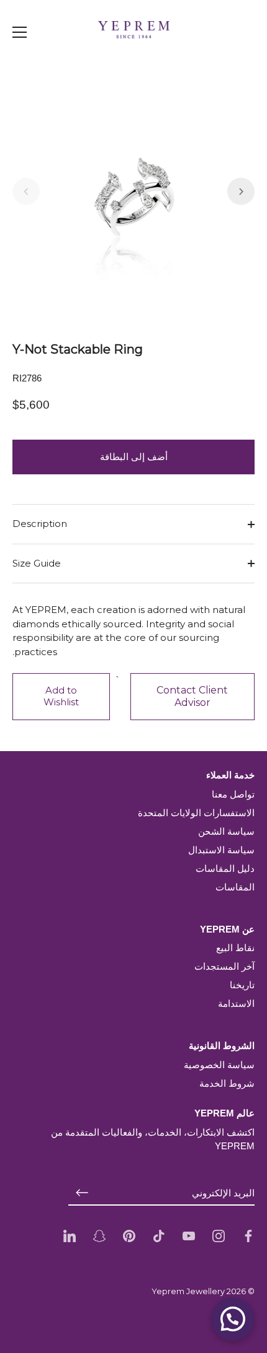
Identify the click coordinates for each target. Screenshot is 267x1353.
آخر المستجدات (224, 966)
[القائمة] (20, 32)
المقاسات (235, 887)
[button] (26, 191)
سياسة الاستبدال (221, 850)
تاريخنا (242, 985)
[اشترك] (82, 1193)
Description (39, 523)
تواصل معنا (233, 794)
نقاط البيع (235, 947)
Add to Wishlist (61, 696)
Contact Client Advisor (192, 696)
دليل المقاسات (225, 868)
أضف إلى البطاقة (134, 456)
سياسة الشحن (226, 831)
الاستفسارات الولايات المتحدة (196, 812)
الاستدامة (236, 1003)
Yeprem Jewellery (188, 1291)
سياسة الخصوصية (219, 1064)
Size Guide (36, 563)
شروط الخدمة (227, 1083)
